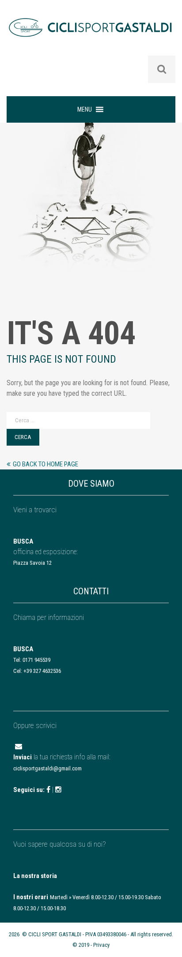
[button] (84, 109)
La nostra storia (35, 876)
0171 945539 (36, 660)
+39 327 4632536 (42, 671)
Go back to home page (45, 464)
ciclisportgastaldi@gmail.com (47, 768)
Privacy (101, 945)
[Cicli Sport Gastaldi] (91, 34)
